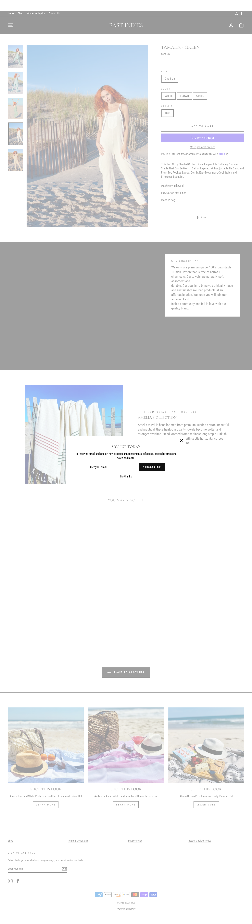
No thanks (126, 476)
